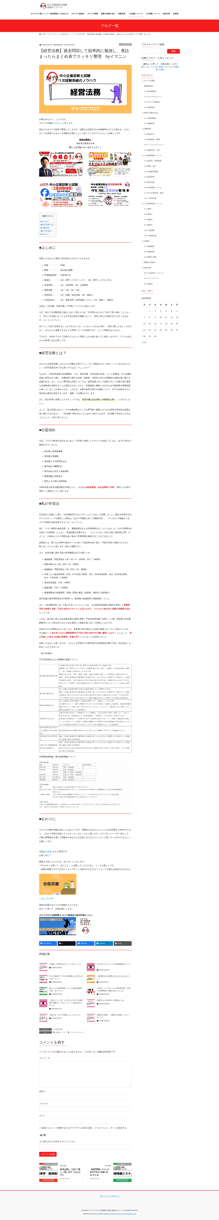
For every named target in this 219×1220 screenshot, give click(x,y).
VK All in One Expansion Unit (126, 1214)
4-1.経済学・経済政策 (153, 161)
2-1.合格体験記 (150, 118)
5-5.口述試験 (149, 230)
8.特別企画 (146, 268)
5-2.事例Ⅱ (148, 214)
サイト (42, 1116)
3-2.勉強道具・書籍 (152, 139)
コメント (44, 1058)
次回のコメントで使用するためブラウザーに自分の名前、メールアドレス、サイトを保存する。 (85, 1128)
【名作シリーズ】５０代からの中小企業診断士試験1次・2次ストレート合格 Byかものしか (66, 1002)
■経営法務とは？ (48, 224)
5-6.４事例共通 (150, 236)
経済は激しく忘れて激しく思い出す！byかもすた (70, 1172)
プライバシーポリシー (109, 1196)
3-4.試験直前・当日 (152, 150)
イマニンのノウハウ (77, 1032)
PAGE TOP (211, 1181)
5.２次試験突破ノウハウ (152, 204)
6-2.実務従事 (149, 252)
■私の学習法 (46, 231)
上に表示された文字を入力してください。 (58, 1141)
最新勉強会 (148, 86)
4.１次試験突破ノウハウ (152, 155)
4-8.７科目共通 (150, 198)
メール (43, 1104)
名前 (42, 1091)
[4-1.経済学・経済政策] (48, 1172)
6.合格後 (145, 241)
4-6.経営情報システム (153, 188)
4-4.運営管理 (149, 177)
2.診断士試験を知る (150, 113)
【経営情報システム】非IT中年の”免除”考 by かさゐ (100, 1172)
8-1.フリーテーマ (151, 278)
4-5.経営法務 (125, 44)
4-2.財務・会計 (150, 166)
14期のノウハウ (60, 1032)
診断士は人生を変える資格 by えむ (111, 1000)
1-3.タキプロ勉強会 (152, 102)
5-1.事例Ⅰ (148, 209)
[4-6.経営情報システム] (122, 1172)
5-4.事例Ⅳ (148, 225)
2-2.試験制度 (149, 123)
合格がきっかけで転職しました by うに (65, 1015)
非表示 (50, 216)
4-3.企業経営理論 (151, 172)
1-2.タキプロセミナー (153, 97)
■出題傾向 (45, 228)
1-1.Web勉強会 (150, 91)
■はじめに (45, 221)
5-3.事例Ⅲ (148, 220)
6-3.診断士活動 (150, 257)
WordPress (95, 1214)
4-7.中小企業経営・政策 (153, 193)
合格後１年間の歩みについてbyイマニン (65, 964)
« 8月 (144, 342)
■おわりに (45, 234)
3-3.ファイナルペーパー (153, 145)
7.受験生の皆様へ (149, 262)
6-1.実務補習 (149, 246)
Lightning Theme (108, 1214)
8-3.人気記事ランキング (153, 273)
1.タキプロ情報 (148, 81)
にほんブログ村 (46, 899)
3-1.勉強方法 (149, 134)
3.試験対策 (146, 129)
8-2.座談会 (148, 284)
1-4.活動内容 (149, 107)
